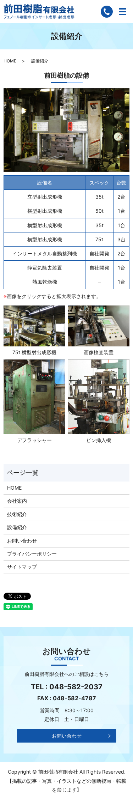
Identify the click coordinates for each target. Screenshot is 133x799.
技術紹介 (17, 514)
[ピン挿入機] (98, 396)
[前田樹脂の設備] (66, 129)
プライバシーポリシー (32, 554)
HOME (10, 60)
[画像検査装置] (98, 325)
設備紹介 (17, 527)
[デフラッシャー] (34, 396)
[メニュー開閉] (122, 11)
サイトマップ (22, 567)
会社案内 (17, 501)
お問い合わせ (22, 541)
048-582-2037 (75, 687)
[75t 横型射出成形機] (34, 325)
